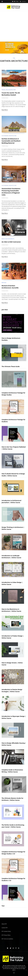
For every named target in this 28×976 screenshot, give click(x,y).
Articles (4, 282)
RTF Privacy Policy (6, 935)
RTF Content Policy (6, 931)
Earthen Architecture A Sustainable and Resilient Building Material (11, 141)
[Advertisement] (14, 26)
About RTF (4, 924)
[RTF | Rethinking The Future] (14, 7)
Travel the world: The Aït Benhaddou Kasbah (11, 94)
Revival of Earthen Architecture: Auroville (10, 287)
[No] (26, 970)
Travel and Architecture (9, 89)
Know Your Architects (8, 238)
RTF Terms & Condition (7, 938)
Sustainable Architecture (9, 135)
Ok (14, 972)
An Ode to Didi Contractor (11, 242)
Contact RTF (5, 927)
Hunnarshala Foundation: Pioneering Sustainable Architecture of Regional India (11, 192)
